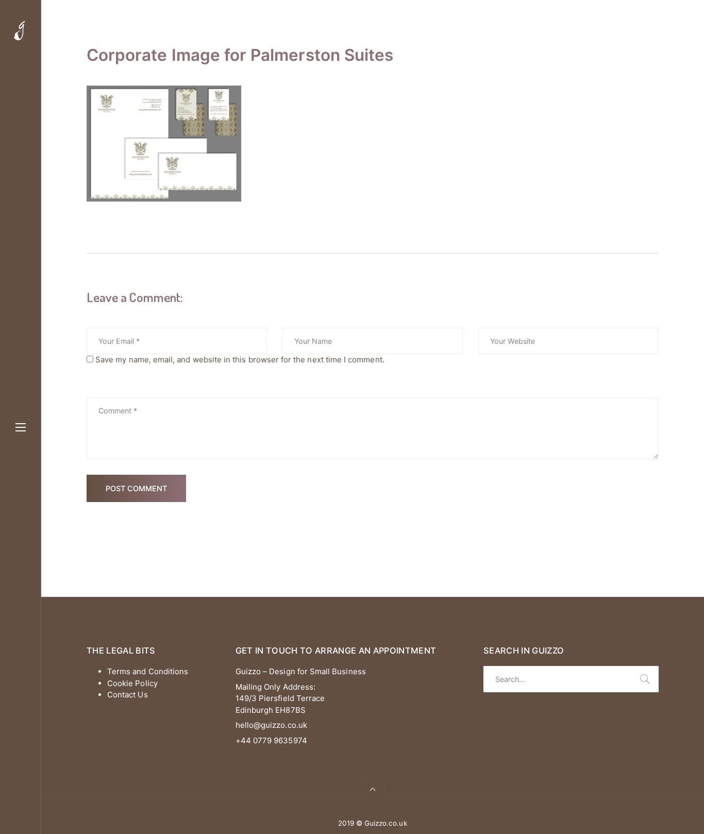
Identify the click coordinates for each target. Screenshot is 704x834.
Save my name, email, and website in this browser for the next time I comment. (239, 359)
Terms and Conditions (147, 671)
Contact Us (127, 694)
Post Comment (136, 488)
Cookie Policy (132, 683)
